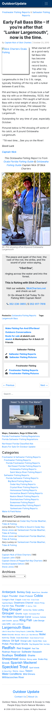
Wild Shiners (29, 674)
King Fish (25, 620)
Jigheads (15, 621)
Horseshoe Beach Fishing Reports (26, 493)
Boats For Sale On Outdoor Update (18, 446)
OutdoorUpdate (14, 3)
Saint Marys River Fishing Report (26, 472)
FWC (35, 606)
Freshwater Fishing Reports (16, 12)
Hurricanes (35, 617)
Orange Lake (25, 641)
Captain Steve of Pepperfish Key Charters (22, 560)
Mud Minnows (33, 634)
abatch (8, 339)
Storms (15, 671)
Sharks (31, 655)
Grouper (8, 613)
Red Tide (35, 648)
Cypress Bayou (7, 603)
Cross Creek (35, 600)
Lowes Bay (30, 631)
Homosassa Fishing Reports (23, 490)
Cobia (38, 595)
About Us (32, 696)
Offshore (6, 641)
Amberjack (9, 591)
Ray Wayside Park (36, 644)
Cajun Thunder (10, 596)
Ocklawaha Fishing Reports (24, 315)
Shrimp (22, 659)
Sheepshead (10, 658)
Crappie (18, 599)
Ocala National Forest (37, 638)
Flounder (20, 605)
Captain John (8, 557)
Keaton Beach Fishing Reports (24, 496)
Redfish (8, 647)
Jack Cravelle (7, 620)
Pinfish (5, 644)
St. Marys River (7, 671)
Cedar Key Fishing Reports (23, 484)
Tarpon (29, 671)
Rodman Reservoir (11, 652)
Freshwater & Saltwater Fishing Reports (21, 457)
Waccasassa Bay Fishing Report (25, 505)
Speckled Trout (15, 666)
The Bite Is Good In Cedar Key (30, 527)
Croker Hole (26, 600)
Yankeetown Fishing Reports (24, 508)
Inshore (43, 617)
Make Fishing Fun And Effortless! (22, 328)
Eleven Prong (39, 603)
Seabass (20, 655)
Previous (8, 385)
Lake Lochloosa (17, 624)
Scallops (7, 655)
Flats (12, 606)
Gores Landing (38, 610)
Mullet (42, 634)
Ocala (12, 637)
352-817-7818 (37, 304)
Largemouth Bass (10, 318)
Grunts (18, 613)
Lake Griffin (6, 624)
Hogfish (25, 614)
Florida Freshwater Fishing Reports (23, 463)
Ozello (45, 641)
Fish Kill (5, 606)
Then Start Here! (26, 426)
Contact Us (20, 696)
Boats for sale (12, 336)
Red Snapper (24, 648)
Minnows (17, 634)
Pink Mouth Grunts (19, 644)
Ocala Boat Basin (22, 637)
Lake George (38, 620)
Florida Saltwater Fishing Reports (22, 478)
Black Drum (36, 592)
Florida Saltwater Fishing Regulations (20, 439)
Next (44, 385)
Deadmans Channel (23, 602)
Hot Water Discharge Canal (16, 617)
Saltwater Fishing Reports (22, 354)
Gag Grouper (12, 609)
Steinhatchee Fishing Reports (24, 499)
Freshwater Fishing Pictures (24, 373)
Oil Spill (15, 640)
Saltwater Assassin (32, 651)
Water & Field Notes (11, 511)
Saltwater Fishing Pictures (23, 357)
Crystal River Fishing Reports (24, 487)
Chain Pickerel (26, 596)
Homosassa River (34, 614)
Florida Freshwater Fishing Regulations (21, 436)
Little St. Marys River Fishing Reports (13, 631)
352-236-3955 (17, 304)
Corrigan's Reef (8, 599)
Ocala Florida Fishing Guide (19, 161)
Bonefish (44, 592)
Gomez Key (27, 610)
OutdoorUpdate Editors (13, 563)
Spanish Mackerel (24, 662)
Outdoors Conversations (18, 332)
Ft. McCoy (29, 606)
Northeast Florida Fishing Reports (24, 466)
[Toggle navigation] (46, 3)
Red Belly (47, 644)
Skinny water (32, 659)
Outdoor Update (26, 692)
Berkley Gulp (24, 592)
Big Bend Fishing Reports (20, 481)
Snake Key (43, 659)
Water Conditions (12, 674)
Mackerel (39, 631)
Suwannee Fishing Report (22, 502)
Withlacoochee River (13, 677)
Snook (5, 662)
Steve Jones (8, 530)
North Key (5, 637)
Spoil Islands (34, 667)
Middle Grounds (8, 634)
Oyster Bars (37, 641)
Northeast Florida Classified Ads (17, 443)
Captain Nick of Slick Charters (18, 42)
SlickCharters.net (36, 288)
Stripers (21, 671)
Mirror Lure (25, 634)
